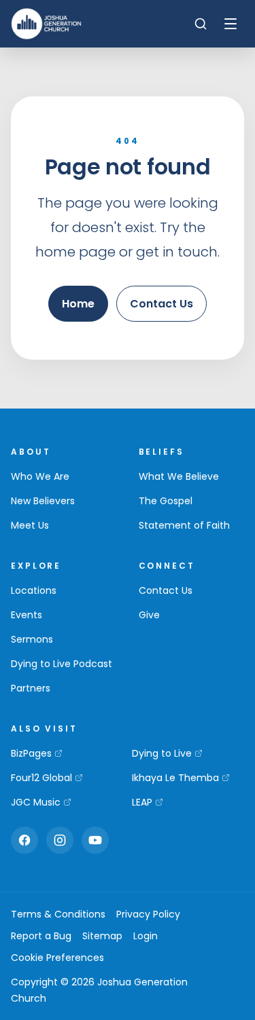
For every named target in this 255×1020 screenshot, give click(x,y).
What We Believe (179, 476)
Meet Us (30, 525)
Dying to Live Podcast (61, 663)
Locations (33, 590)
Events (26, 615)
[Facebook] (24, 840)
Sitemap (102, 936)
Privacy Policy (148, 914)
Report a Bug (41, 936)
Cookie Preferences (57, 957)
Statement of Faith (184, 525)
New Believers (43, 501)
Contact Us (161, 303)
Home (78, 303)
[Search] (200, 23)
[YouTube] (95, 840)
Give (149, 615)
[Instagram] (59, 840)
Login (145, 936)
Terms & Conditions (58, 914)
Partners (30, 688)
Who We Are (40, 476)
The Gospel (165, 501)
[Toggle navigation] (230, 23)
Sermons (32, 639)
